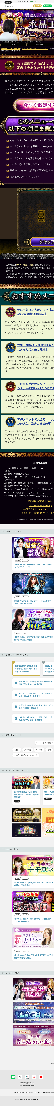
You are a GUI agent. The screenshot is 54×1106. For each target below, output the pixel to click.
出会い (16, 749)
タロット (39, 749)
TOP (13, 45)
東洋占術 (27, 749)
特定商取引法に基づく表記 (40, 501)
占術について (39, 513)
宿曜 (49, 749)
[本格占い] (8, 6)
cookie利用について (27, 1083)
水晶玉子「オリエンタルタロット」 (35, 49)
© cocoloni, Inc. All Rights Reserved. (27, 1099)
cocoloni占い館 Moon (27, 1085)
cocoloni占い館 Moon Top (10, 49)
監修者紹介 (40, 45)
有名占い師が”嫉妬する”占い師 (25, 755)
